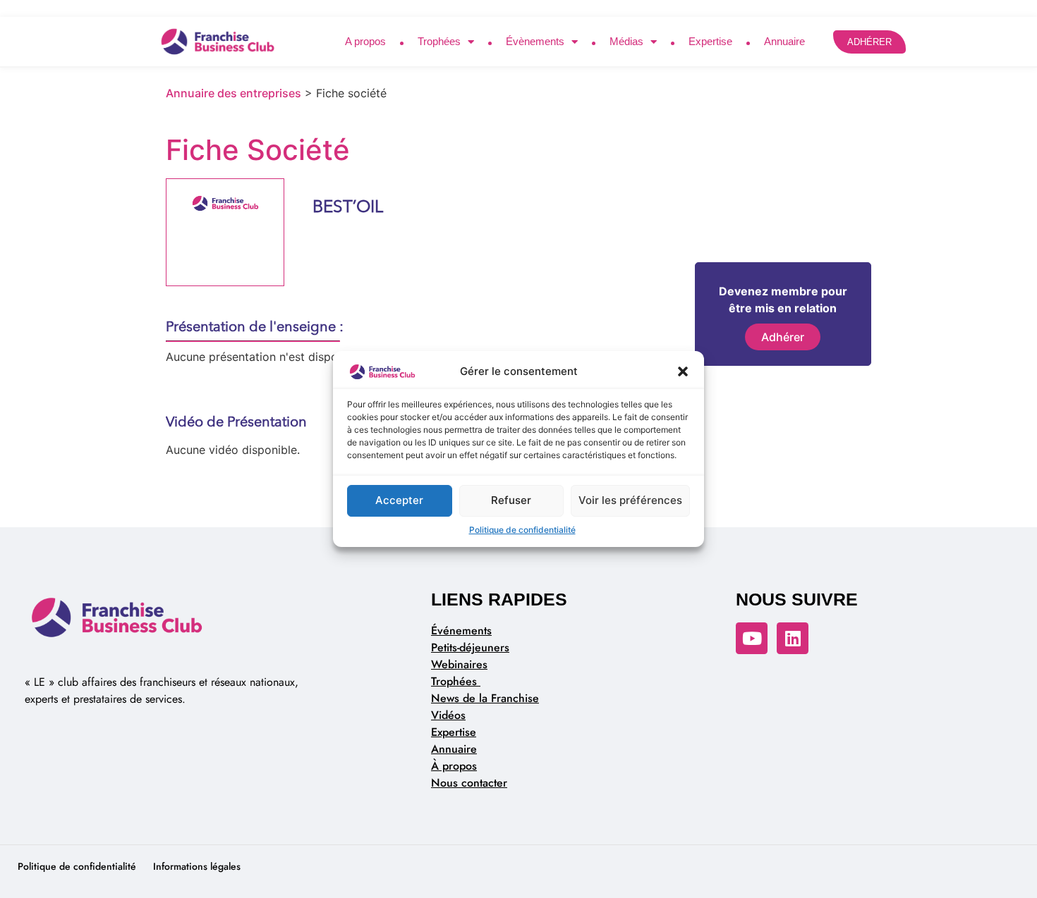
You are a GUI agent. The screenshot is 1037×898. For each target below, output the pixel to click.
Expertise (710, 41)
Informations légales (197, 866)
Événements (461, 630)
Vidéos (448, 715)
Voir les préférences (630, 500)
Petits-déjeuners (470, 647)
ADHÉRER (869, 42)
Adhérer (782, 337)
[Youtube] (752, 638)
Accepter (399, 500)
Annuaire (784, 41)
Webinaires (459, 664)
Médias (626, 41)
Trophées (439, 41)
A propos (365, 41)
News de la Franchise (485, 698)
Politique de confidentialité (522, 529)
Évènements (535, 41)
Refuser (511, 500)
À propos (454, 766)
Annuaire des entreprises (233, 93)
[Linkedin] (792, 638)
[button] (683, 372)
